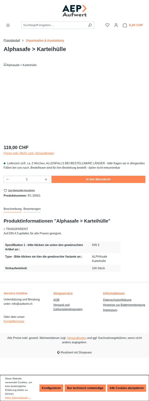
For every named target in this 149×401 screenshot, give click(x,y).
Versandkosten (76, 337)
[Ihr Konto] (116, 25)
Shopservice (63, 293)
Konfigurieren (51, 388)
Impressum (110, 310)
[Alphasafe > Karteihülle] (74, 102)
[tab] (13, 209)
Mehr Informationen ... (18, 397)
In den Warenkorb (98, 179)
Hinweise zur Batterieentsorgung (124, 304)
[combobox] (53, 25)
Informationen (114, 293)
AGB (56, 299)
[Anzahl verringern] (7, 179)
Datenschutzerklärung (117, 299)
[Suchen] (90, 25)
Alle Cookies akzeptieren (127, 388)
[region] (74, 102)
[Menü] (8, 25)
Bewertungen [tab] (32, 208)
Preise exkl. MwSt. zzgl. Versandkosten (29, 153)
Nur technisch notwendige (85, 388)
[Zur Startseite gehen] (74, 10)
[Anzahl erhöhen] (46, 179)
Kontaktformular (14, 321)
